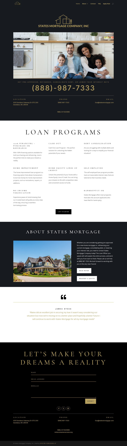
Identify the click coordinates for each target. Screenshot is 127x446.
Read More (84, 270)
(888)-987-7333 (63, 88)
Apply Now (106, 4)
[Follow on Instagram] (68, 408)
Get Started (63, 212)
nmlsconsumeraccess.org (64, 432)
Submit (90, 401)
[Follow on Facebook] (59, 408)
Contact (93, 4)
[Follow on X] (63, 408)
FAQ (99, 4)
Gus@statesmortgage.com (104, 102)
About (84, 4)
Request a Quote (87, 278)
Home (78, 4)
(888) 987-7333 (63, 102)
